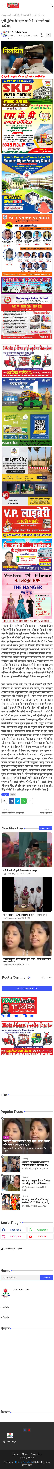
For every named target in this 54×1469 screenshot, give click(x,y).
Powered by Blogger (13, 1249)
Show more (45, 828)
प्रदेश (10, 15)
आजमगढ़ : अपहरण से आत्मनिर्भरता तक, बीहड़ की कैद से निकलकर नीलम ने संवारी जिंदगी (36, 1182)
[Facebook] (11, 801)
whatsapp (42, 1229)
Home (3, 15)
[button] (51, 5)
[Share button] (30, 801)
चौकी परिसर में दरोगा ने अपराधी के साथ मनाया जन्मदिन (25, 915)
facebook (15, 1229)
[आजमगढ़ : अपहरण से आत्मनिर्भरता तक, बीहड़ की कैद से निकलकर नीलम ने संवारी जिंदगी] (11, 1183)
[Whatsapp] (24, 801)
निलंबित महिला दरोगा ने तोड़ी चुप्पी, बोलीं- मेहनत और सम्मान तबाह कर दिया (27, 960)
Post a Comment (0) (27, 988)
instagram (15, 1236)
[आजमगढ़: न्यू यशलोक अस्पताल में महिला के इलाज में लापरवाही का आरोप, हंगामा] (11, 1164)
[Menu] (3, 5)
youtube (42, 1236)
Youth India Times (17, 1015)
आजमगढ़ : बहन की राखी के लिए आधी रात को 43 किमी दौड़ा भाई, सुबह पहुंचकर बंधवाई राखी (35, 1201)
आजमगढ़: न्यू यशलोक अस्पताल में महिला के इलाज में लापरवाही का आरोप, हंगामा (35, 1163)
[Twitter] (17, 801)
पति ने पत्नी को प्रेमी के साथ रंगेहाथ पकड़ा (20, 870)
